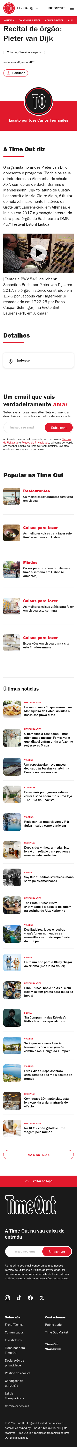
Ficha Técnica (14, 1325)
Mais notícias (38, 1155)
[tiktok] (18, 1297)
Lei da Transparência (14, 1396)
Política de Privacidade (35, 443)
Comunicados (14, 1332)
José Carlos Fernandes (48, 121)
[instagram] (7, 1297)
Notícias (9, 21)
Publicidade (53, 1325)
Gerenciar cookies (17, 1406)
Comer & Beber (54, 21)
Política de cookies (17, 1373)
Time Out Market (56, 1332)
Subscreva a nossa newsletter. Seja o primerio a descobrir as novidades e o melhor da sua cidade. (37, 414)
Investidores (13, 1340)
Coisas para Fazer (29, 21)
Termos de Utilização (17, 1270)
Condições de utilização (14, 1384)
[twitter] (41, 1297)
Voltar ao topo (42, 1181)
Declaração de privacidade (14, 1363)
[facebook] (30, 1297)
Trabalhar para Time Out (15, 1351)
